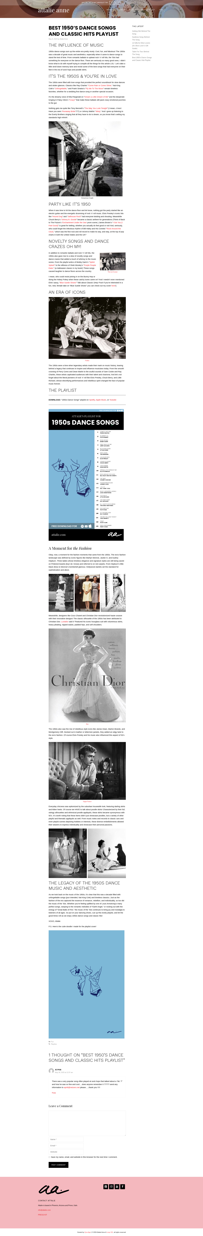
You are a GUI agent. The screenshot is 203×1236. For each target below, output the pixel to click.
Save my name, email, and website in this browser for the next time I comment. (84, 1157)
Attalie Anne (53, 10)
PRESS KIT (42, 1215)
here (113, 286)
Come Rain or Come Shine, (100, 85)
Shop (131, 10)
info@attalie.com (44, 1210)
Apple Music (101, 400)
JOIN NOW (115, 2)
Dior (87, 724)
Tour (140, 10)
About (122, 10)
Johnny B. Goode (69, 220)
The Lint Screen (112, 272)
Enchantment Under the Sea (74, 222)
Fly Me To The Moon (94, 88)
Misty (98, 111)
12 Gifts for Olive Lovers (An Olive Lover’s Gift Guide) (141, 45)
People (61, 609)
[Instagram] (111, 1186)
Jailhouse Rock (74, 216)
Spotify (92, 400)
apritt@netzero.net (72, 1087)
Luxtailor (64, 622)
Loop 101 (110, 1232)
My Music (111, 10)
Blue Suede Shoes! (68, 283)
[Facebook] (122, 1186)
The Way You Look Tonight (96, 108)
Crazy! (72, 100)
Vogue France (87, 801)
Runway (113, 609)
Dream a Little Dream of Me (96, 97)
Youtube (112, 400)
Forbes (87, 360)
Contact (151, 10)
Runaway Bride (68, 111)
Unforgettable (61, 88)
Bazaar (87, 609)
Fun (161, 10)
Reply (54, 1093)
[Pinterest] (105, 1186)
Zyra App (87, 1232)
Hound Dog (57, 216)
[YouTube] (117, 1186)
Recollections (68, 875)
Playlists (54, 1044)
